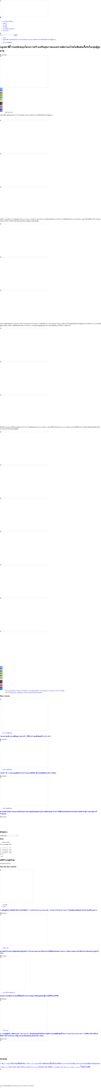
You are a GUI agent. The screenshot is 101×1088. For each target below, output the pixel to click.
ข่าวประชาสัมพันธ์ (34, 1063)
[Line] (50, 96)
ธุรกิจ (4, 906)
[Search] (0, 33)
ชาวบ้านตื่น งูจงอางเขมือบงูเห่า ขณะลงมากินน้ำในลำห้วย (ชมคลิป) (23, 692)
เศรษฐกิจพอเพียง (77, 1067)
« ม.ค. (1, 856)
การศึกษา (2, 1063)
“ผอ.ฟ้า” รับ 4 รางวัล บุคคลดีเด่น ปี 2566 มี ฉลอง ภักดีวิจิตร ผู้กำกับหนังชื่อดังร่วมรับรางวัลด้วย (28, 773)
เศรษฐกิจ (72, 1067)
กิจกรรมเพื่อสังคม (7, 42)
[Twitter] (50, 91)
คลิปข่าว (5, 23)
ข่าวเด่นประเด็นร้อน (8, 21)
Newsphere (24, 1085)
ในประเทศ (5, 30)
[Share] (50, 110)
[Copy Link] (50, 106)
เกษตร (68, 1067)
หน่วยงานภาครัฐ (45, 1067)
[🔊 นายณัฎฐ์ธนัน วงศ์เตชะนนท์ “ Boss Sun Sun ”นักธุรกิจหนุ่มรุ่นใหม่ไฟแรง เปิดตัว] (23, 1027)
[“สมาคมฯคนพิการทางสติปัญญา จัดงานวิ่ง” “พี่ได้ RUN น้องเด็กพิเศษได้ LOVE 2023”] (24, 730)
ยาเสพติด (2, 1067)
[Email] (50, 98)
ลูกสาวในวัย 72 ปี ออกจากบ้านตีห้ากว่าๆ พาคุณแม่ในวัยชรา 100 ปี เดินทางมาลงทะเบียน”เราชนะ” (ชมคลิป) (34, 690)
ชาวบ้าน (67, 1063)
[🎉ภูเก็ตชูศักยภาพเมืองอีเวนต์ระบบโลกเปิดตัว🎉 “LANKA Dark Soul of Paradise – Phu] (16, 902)
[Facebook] (50, 89)
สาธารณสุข (35, 1067)
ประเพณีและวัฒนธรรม (9, 28)
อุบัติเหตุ (65, 1067)
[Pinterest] (50, 108)
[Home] (0, 17)
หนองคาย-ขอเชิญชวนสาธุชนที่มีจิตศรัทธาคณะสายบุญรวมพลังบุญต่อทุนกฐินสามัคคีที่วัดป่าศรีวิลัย (29, 996)
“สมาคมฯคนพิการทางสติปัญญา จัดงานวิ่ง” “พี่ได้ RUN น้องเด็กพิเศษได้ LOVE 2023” (25, 736)
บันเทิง (81, 1063)
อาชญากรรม (59, 1067)
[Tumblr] (50, 103)
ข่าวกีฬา (5, 25)
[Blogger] (50, 101)
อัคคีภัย (53, 1067)
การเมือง (8, 1063)
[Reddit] (50, 94)
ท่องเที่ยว (5, 27)
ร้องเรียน (6, 1067)
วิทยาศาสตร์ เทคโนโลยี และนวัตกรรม (20, 1067)
